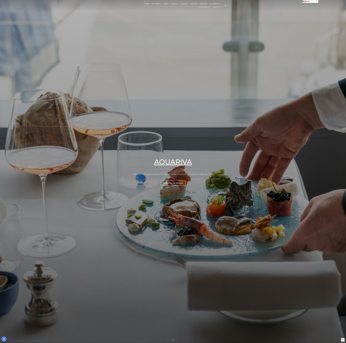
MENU (166, 4)
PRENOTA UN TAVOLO (173, 183)
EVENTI (174, 4)
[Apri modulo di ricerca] (225, 5)
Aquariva (173, 162)
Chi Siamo (156, 4)
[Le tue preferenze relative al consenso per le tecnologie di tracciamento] (343, 340)
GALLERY (184, 4)
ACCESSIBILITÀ (204, 7)
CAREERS (193, 4)
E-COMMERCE (214, 4)
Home (147, 4)
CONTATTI (216, 7)
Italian (307, 1)
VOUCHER (203, 4)
